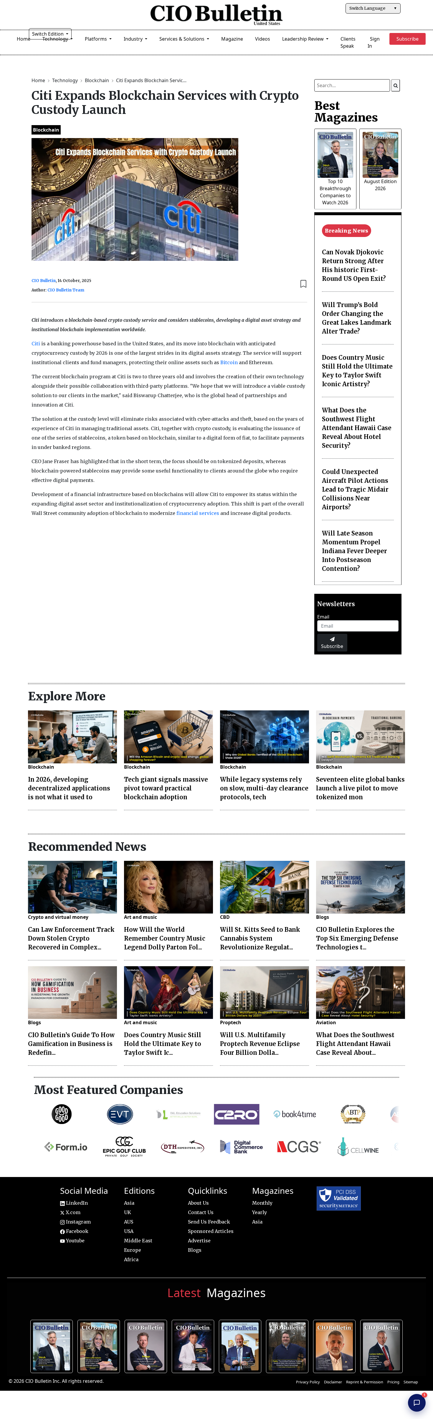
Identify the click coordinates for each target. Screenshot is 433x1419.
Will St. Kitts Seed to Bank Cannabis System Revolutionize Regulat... (260, 938)
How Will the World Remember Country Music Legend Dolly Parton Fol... (164, 938)
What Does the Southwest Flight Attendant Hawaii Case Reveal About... (355, 1043)
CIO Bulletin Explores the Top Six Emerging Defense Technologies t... (357, 938)
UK (127, 1212)
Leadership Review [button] (303, 39)
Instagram (78, 1222)
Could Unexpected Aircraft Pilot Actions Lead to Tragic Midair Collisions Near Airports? (355, 489)
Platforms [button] (96, 39)
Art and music (140, 917)
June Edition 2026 (288, 1345)
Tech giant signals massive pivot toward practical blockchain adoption (166, 788)
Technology (65, 80)
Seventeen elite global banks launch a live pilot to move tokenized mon (360, 788)
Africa (131, 1259)
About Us (198, 1203)
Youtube (75, 1241)
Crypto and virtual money (58, 917)
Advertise (199, 1241)
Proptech (230, 1022)
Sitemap (411, 1382)
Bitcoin (229, 362)
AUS (128, 1222)
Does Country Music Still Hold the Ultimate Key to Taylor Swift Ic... (162, 1043)
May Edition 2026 (382, 1345)
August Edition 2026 (99, 1345)
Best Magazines (346, 112)
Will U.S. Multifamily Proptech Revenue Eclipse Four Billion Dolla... (260, 1043)
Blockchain (97, 80)
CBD (225, 917)
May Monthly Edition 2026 (335, 1345)
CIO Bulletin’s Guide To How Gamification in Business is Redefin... (71, 1043)
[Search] (395, 85)
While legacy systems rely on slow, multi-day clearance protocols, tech (264, 788)
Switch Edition (48, 34)
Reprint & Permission (364, 1382)
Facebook (76, 1231)
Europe (132, 1250)
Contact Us (201, 1212)
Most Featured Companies (108, 1090)
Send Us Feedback (209, 1222)
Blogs (322, 917)
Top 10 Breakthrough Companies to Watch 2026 (53, 1345)
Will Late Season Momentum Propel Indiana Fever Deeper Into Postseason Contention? (354, 551)
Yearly (259, 1212)
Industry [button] (134, 39)
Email (323, 617)
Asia (129, 1203)
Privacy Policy (308, 1382)
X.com (72, 1212)
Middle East (138, 1241)
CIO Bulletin (44, 280)
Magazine (232, 39)
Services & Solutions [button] (182, 39)
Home (23, 39)
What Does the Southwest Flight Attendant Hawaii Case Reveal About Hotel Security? (356, 428)
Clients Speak (348, 42)
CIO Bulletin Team (65, 290)
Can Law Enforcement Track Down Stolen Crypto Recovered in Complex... (71, 938)
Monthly (262, 1203)
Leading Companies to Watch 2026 (146, 1345)
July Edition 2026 (194, 1345)
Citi (36, 344)
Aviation (326, 1022)
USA (128, 1231)
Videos (262, 39)
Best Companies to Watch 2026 (241, 1345)
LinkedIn (76, 1203)
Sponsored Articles (211, 1231)
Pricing (393, 1382)
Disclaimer (333, 1382)
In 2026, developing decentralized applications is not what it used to (69, 788)
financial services (197, 513)
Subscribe (332, 646)
